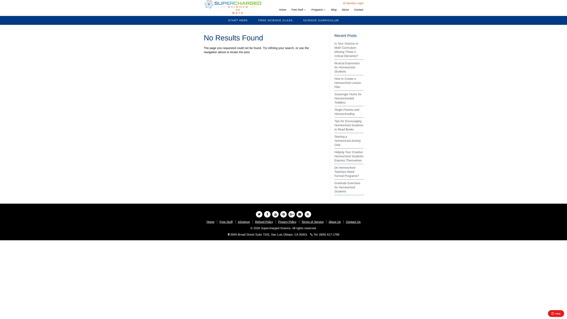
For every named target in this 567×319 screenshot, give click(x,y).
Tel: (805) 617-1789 (326, 234)
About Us (335, 221)
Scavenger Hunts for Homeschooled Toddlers (347, 98)
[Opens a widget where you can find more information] (556, 314)
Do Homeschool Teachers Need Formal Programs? (346, 172)
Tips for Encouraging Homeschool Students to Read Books (348, 125)
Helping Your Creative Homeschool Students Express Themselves (348, 156)
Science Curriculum (321, 20)
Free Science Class (275, 20)
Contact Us (353, 221)
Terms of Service (313, 221)
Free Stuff (297, 10)
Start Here (238, 20)
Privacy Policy (287, 221)
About (345, 10)
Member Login (354, 3)
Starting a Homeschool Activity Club (347, 141)
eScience (244, 221)
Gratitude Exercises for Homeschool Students (347, 187)
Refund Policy (264, 221)
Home (282, 10)
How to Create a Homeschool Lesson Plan (347, 83)
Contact (358, 10)
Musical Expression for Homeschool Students (347, 67)
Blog (334, 10)
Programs (317, 10)
